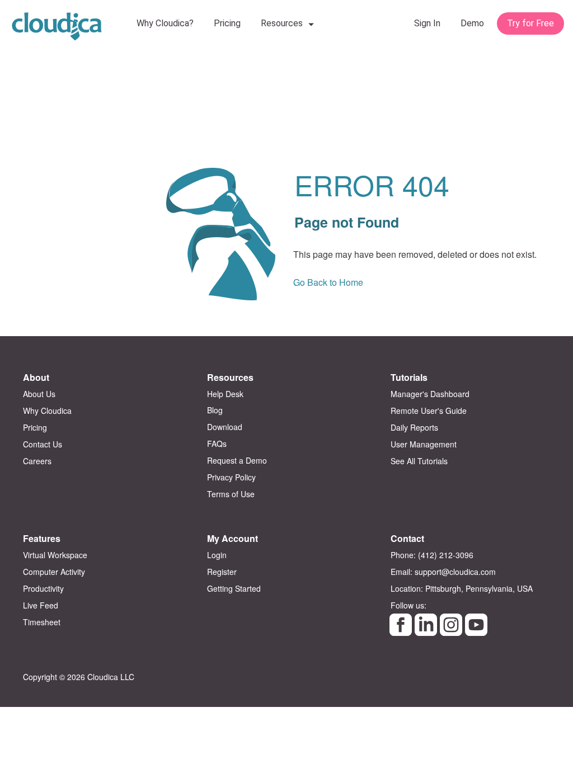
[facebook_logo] (400, 625)
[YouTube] (476, 625)
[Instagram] (451, 625)
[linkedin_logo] (426, 625)
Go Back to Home (328, 282)
